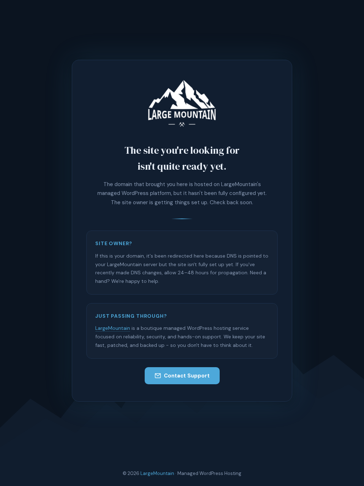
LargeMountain (112, 328)
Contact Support (187, 375)
